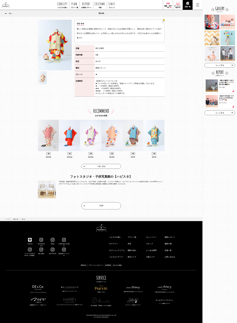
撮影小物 (168, 244)
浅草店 (52, 244)
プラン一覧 (132, 237)
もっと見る (220, 65)
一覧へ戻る (101, 166)
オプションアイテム (117, 250)
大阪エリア (150, 257)
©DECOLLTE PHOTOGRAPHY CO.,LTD (105, 315)
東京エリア (132, 257)
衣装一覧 (15, 219)
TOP (101, 206)
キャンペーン (151, 237)
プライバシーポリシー (96, 265)
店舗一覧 (168, 250)
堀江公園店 (41, 253)
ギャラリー (113, 244)
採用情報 (108, 265)
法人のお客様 (117, 265)
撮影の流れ (132, 250)
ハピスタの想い (115, 237)
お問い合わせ (170, 257)
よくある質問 (151, 250)
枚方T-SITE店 (52, 253)
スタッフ (149, 244)
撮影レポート (170, 237)
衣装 (129, 244)
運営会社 (84, 265)
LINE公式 (29, 244)
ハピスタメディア (116, 257)
